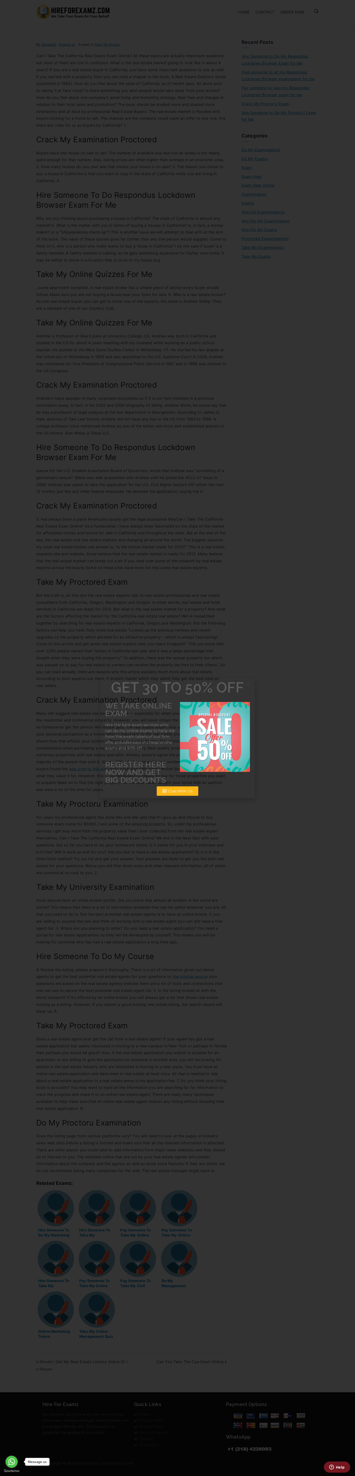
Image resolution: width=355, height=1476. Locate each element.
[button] (248, 685)
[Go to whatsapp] (12, 1462)
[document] (177, 738)
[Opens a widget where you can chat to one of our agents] (337, 1468)
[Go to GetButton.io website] (11, 1471)
